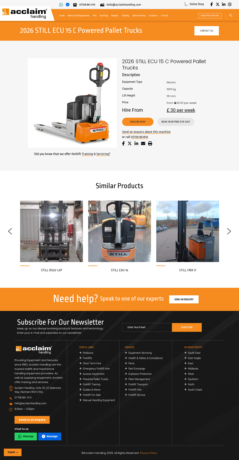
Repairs (114, 15)
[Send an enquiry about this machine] (143, 144)
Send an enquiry (183, 299)
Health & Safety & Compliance (145, 358)
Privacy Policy (148, 453)
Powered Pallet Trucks (95, 379)
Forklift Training (91, 384)
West (191, 373)
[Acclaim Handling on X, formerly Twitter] (218, 4)
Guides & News (91, 389)
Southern (193, 379)
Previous (10, 231)
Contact (164, 15)
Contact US (206, 30)
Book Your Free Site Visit (175, 121)
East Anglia (194, 358)
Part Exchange (136, 368)
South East (194, 352)
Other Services (139, 15)
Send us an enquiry (32, 420)
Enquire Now (137, 121)
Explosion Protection (140, 373)
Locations (153, 15)
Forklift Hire (135, 389)
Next (229, 231)
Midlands (193, 368)
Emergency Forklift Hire (96, 368)
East (190, 363)
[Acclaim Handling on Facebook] (212, 4)
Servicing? (103, 154)
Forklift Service (136, 395)
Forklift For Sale (92, 395)
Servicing (104, 15)
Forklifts (87, 358)
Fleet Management (139, 379)
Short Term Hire (92, 363)
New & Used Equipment (79, 15)
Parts (131, 363)
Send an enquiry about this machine (146, 132)
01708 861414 (139, 137)
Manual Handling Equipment (99, 400)
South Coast (195, 389)
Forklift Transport (138, 384)
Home (62, 15)
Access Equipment (93, 373)
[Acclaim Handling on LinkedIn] (224, 4)
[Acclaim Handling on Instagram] (229, 4)
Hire (95, 15)
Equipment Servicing (140, 352)
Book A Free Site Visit (210, 15)
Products (88, 352)
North (191, 384)
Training (125, 15)
